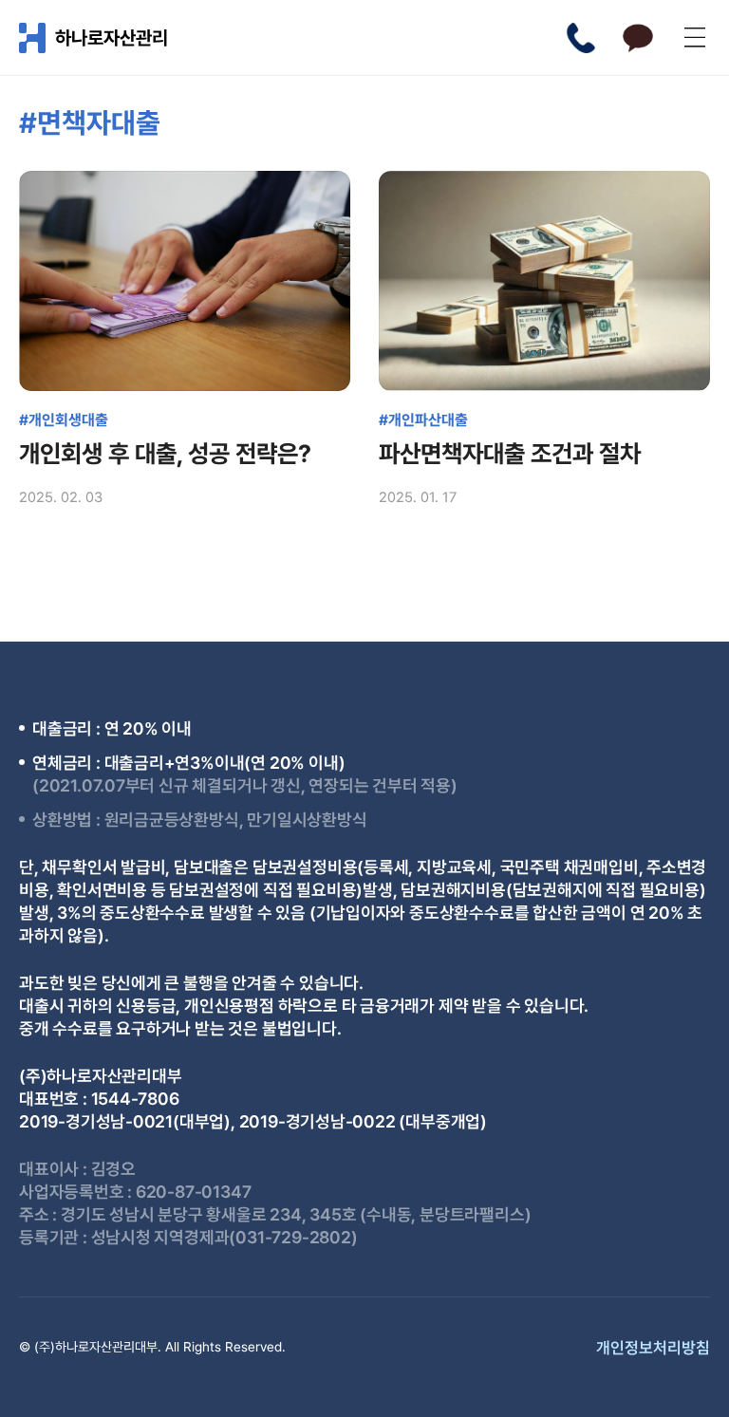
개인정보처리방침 (653, 1347)
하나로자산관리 (111, 38)
